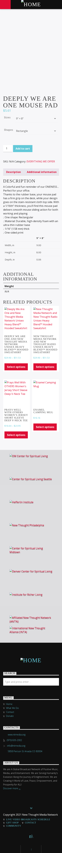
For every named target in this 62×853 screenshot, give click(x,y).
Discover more (11, 788)
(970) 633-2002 (14, 740)
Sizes (7, 117)
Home (9, 704)
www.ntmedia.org (16, 734)
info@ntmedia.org (16, 745)
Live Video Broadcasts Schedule (28, 819)
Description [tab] (13, 172)
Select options (16, 367)
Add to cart (23, 148)
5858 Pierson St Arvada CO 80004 (25, 751)
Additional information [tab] (42, 172)
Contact (10, 711)
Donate (10, 715)
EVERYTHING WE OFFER (41, 161)
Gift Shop (12, 822)
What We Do (12, 708)
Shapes (8, 130)
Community (13, 826)
